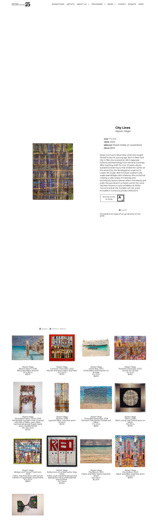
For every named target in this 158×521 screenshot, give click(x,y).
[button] (83, 4)
